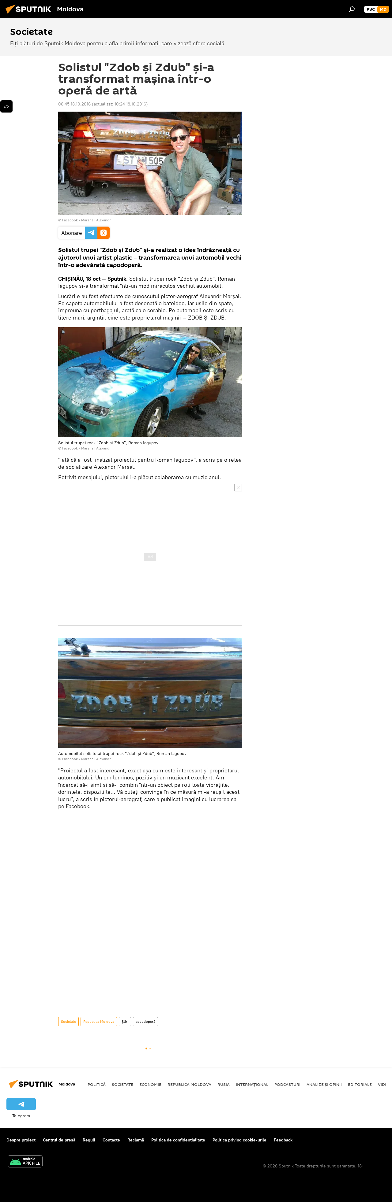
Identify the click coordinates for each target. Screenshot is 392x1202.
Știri (125, 1021)
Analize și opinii (324, 1084)
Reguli (89, 1140)
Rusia (223, 1084)
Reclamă (135, 1140)
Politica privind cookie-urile (239, 1140)
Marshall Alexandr (96, 220)
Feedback (283, 1140)
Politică (97, 1084)
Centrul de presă (59, 1140)
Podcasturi (287, 1084)
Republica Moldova (98, 1021)
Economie (150, 1084)
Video (384, 1084)
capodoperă (145, 1021)
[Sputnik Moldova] (30, 14)
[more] (6, 106)
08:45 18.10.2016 (74, 104)
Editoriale (360, 1084)
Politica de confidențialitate (178, 1140)
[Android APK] (25, 1162)
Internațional (252, 1084)
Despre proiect (21, 1140)
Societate (68, 1021)
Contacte (111, 1140)
